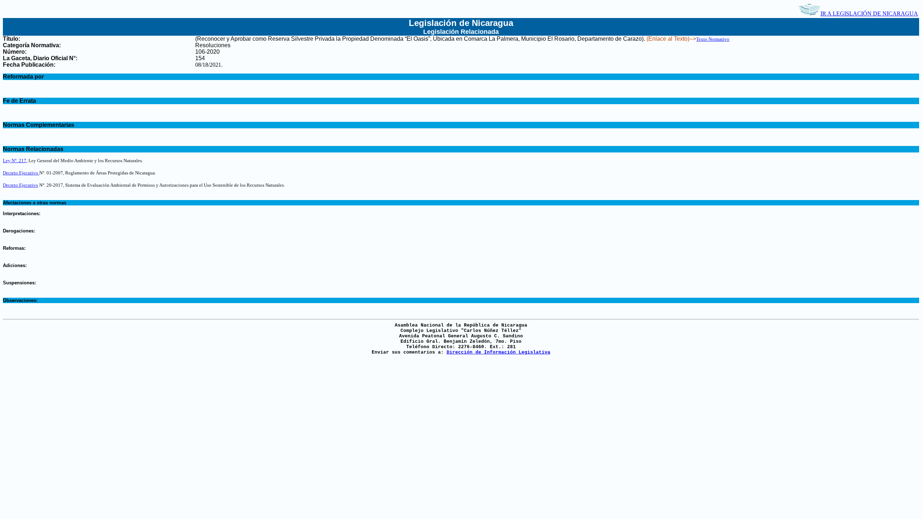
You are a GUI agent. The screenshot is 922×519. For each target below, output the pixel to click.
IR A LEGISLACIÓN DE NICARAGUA (869, 13)
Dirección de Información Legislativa (498, 352)
